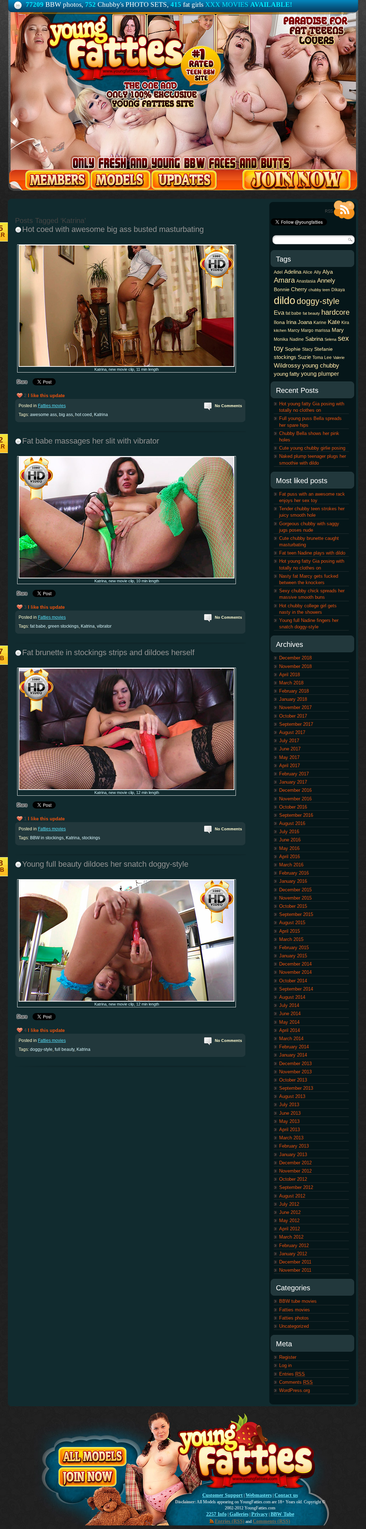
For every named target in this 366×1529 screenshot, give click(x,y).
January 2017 (293, 782)
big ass (66, 414)
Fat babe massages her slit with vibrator (90, 440)
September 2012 (296, 1187)
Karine (319, 322)
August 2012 (292, 1196)
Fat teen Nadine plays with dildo (312, 553)
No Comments (228, 406)
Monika (281, 339)
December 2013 (295, 1063)
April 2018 (289, 674)
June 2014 (290, 1013)
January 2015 (293, 955)
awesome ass (43, 414)
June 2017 (290, 748)
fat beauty (311, 313)
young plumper (320, 373)
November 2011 (295, 1270)
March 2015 (291, 939)
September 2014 (296, 989)
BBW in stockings (47, 837)
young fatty (287, 374)
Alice (307, 272)
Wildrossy (287, 365)
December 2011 (295, 1262)
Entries (292, 1374)
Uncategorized (294, 1326)
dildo (284, 300)
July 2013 (289, 1104)
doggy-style (41, 1049)
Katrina (101, 414)
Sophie (293, 349)
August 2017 (292, 732)
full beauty (64, 1049)
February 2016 (294, 873)
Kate (334, 321)
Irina (291, 322)
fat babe (38, 626)
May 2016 (289, 848)
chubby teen (319, 290)
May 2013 (289, 1121)
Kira (345, 322)
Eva (279, 312)
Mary (338, 330)
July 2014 (289, 1005)
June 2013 (290, 1113)
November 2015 (295, 898)
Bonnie (282, 289)
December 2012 (295, 1162)
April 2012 (289, 1228)
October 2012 (293, 1179)
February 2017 (294, 773)
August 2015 (292, 922)
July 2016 (289, 831)
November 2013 (295, 1071)
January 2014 (293, 1055)
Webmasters (259, 1495)
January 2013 (293, 1154)
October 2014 (293, 980)
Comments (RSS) (271, 1521)
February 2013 (294, 1146)
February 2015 (294, 947)
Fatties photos (294, 1318)
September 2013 (296, 1088)
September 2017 (296, 724)
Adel (278, 272)
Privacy (259, 1514)
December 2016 (295, 790)
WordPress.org (294, 1390)
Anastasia (306, 281)
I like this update (46, 395)
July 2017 (289, 740)
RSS (340, 210)
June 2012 (290, 1212)
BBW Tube (282, 1514)
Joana (305, 322)
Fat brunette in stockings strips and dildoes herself (108, 652)
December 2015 (295, 889)
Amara (284, 280)
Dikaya (338, 289)
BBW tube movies (298, 1301)
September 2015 (296, 914)
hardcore (335, 312)
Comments (296, 1382)
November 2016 (295, 798)
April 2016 (289, 856)
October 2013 (293, 1080)
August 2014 (292, 997)
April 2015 (289, 931)
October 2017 (293, 716)
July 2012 (289, 1204)
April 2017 (289, 765)
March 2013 (291, 1137)
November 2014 (295, 972)
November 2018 (295, 666)
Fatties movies (52, 405)
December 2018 (295, 657)
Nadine (297, 339)
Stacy (307, 349)
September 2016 (296, 815)
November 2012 (295, 1171)
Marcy (294, 330)
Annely (326, 280)
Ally (317, 272)
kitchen (280, 330)
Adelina (292, 272)
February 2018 (294, 691)
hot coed (83, 414)
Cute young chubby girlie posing (312, 448)
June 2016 (290, 839)
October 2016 (293, 807)
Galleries (238, 1514)
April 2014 (289, 1030)
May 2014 (289, 1022)
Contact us (286, 1495)
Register (287, 1357)
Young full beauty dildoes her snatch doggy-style (105, 864)
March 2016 (291, 864)
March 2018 (291, 682)
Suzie (304, 357)
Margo (307, 330)
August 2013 (292, 1096)
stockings (91, 837)
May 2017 (289, 757)
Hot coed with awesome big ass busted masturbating (113, 229)
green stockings (63, 626)
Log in (285, 1365)
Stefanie (323, 349)
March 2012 (291, 1237)
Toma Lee (322, 357)
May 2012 (289, 1220)
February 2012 (294, 1245)
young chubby (320, 365)
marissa (322, 330)
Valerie (339, 357)
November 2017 (295, 707)
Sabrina (314, 339)
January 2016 (293, 881)
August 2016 (292, 823)
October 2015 (293, 906)
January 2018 (293, 699)
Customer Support (222, 1495)
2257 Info (216, 1514)
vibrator (104, 626)
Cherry (299, 289)
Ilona (279, 322)
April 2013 (289, 1129)
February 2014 (294, 1046)
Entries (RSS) (229, 1521)
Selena (330, 339)
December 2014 (295, 964)
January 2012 (293, 1253)
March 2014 (291, 1038)
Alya (327, 272)
